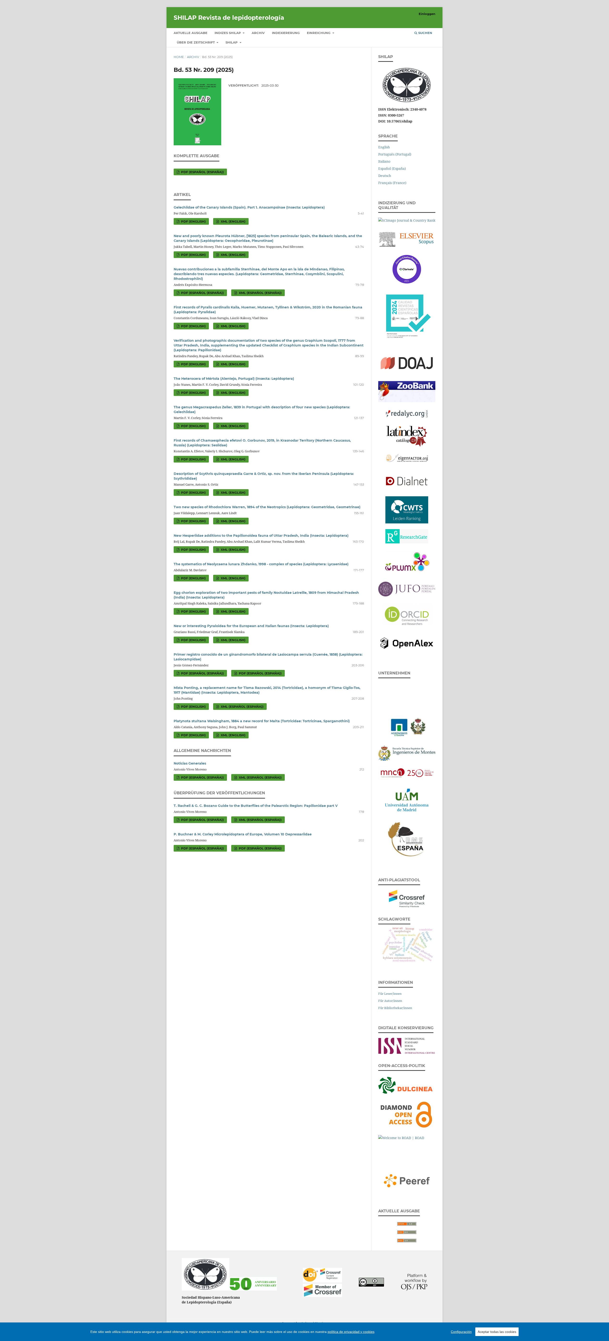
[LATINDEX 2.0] (406, 435)
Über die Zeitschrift (196, 42)
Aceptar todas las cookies (497, 1332)
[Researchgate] (406, 535)
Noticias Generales (190, 763)
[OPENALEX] (406, 642)
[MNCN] (406, 772)
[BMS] (406, 838)
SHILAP (232, 42)
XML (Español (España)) (260, 293)
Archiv (258, 33)
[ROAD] (406, 1144)
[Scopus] (406, 238)
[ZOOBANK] (406, 390)
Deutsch (384, 175)
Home (179, 57)
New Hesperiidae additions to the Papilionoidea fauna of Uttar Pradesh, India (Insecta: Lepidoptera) (261, 535)
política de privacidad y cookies (351, 1332)
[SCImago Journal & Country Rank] (406, 219)
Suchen (424, 33)
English (384, 147)
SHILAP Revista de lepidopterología (229, 17)
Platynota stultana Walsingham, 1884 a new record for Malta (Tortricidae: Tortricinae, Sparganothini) (262, 721)
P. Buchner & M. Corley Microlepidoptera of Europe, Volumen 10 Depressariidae (243, 834)
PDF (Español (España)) (202, 172)
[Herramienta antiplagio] (406, 897)
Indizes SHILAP (228, 33)
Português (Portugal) (394, 154)
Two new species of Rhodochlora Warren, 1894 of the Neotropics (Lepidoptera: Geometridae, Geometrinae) (267, 507)
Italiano (384, 161)
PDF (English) (193, 221)
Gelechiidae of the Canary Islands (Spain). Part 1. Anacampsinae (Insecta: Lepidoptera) (249, 207)
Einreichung (319, 33)
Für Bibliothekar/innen (395, 1008)
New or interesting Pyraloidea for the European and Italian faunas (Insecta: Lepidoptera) (251, 626)
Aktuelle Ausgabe (190, 33)
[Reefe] (406, 1179)
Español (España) (392, 168)
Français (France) (392, 182)
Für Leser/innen (390, 993)
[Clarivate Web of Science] (406, 268)
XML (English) (233, 221)
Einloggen (427, 14)
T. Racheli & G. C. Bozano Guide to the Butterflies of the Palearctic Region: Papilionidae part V (256, 806)
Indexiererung (286, 33)
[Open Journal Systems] (414, 1289)
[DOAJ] (406, 362)
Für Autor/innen (390, 1001)
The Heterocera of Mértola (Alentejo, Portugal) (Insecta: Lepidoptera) (234, 378)
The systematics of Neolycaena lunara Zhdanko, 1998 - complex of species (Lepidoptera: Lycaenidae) (261, 564)
